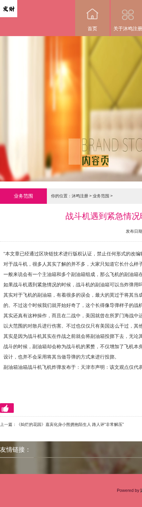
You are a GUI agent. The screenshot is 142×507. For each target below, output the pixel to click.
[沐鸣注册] (8, 4)
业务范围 (101, 196)
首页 (92, 28)
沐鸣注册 (80, 196)
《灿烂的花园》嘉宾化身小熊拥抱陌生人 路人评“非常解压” (70, 424)
